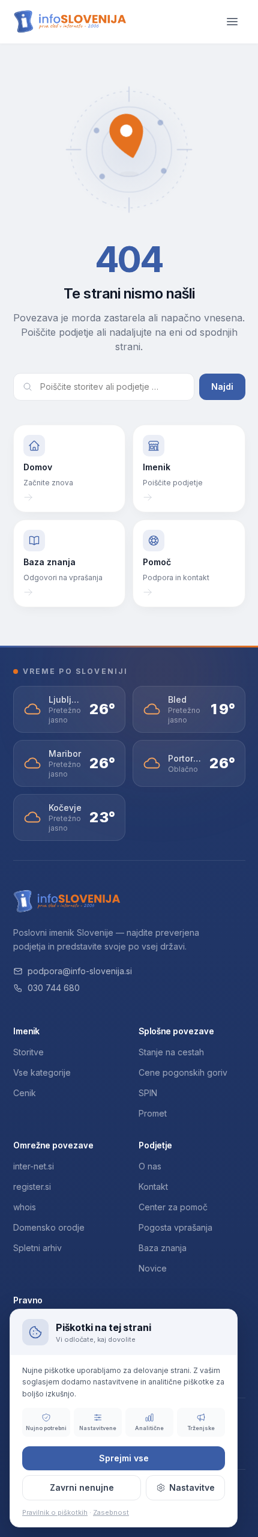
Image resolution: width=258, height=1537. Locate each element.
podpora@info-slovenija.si (80, 971)
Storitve (28, 1052)
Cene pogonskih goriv (183, 1072)
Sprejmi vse (124, 1458)
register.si (32, 1186)
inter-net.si (33, 1166)
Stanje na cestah (171, 1052)
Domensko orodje (49, 1227)
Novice (153, 1268)
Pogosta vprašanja (175, 1227)
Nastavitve (192, 1487)
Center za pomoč (173, 1207)
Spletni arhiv (37, 1248)
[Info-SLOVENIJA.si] (70, 22)
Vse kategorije (42, 1072)
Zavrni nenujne (82, 1487)
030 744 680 (54, 988)
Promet (153, 1113)
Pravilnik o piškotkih (55, 1512)
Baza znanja (163, 1248)
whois (24, 1207)
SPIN (148, 1093)
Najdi (222, 386)
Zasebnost (111, 1512)
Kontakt (153, 1186)
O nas (150, 1166)
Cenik (24, 1093)
